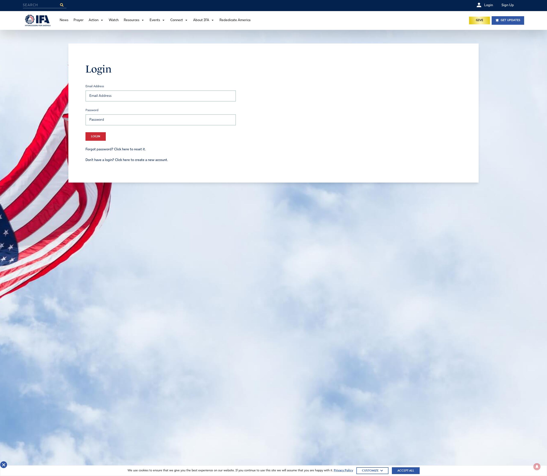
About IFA (201, 20)
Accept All (405, 470)
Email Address (94, 86)
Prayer (79, 20)
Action (94, 20)
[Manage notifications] (537, 466)
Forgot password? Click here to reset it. (115, 149)
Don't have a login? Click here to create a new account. (126, 160)
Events (155, 20)
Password (91, 110)
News (64, 20)
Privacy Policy (343, 470)
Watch (114, 20)
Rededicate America (234, 20)
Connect (176, 20)
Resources (131, 20)
